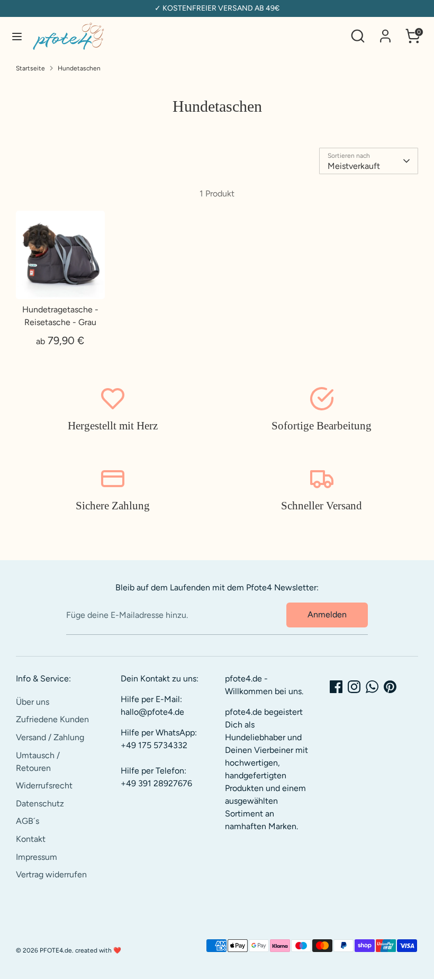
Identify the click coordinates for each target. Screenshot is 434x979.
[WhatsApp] (372, 686)
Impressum (36, 857)
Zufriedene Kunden (52, 719)
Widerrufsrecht (44, 785)
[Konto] (385, 31)
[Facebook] (336, 686)
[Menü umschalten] (17, 36)
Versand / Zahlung (50, 737)
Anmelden (327, 614)
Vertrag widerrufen (51, 874)
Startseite (30, 68)
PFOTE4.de (56, 950)
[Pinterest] (390, 686)
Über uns (32, 702)
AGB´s (27, 821)
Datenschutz (40, 803)
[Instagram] (354, 686)
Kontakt (31, 839)
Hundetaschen (79, 68)
